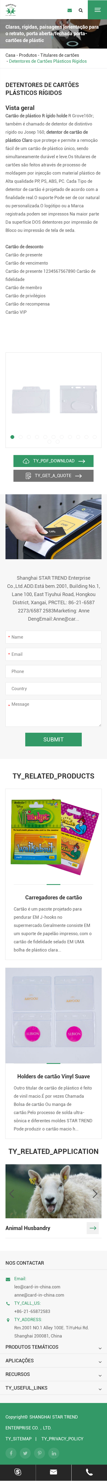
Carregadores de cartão (53, 897)
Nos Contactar (24, 1263)
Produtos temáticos (31, 1347)
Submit (53, 739)
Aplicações (19, 1360)
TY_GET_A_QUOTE (53, 475)
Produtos (28, 55)
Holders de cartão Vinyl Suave (53, 1076)
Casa (10, 55)
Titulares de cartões (59, 55)
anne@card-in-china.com (39, 1295)
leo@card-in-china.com (37, 1286)
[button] (12, 437)
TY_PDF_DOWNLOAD (54, 460)
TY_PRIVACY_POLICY (62, 1438)
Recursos (17, 1374)
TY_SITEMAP (18, 1438)
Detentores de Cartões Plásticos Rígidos (48, 61)
